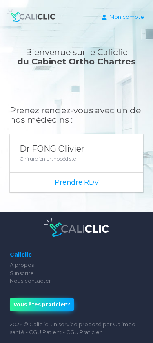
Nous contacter (30, 280)
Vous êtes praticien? (41, 304)
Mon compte (126, 16)
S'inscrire (22, 273)
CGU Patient (45, 332)
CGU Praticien (84, 332)
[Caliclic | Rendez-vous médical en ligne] (31, 17)
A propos (22, 265)
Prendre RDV (77, 182)
